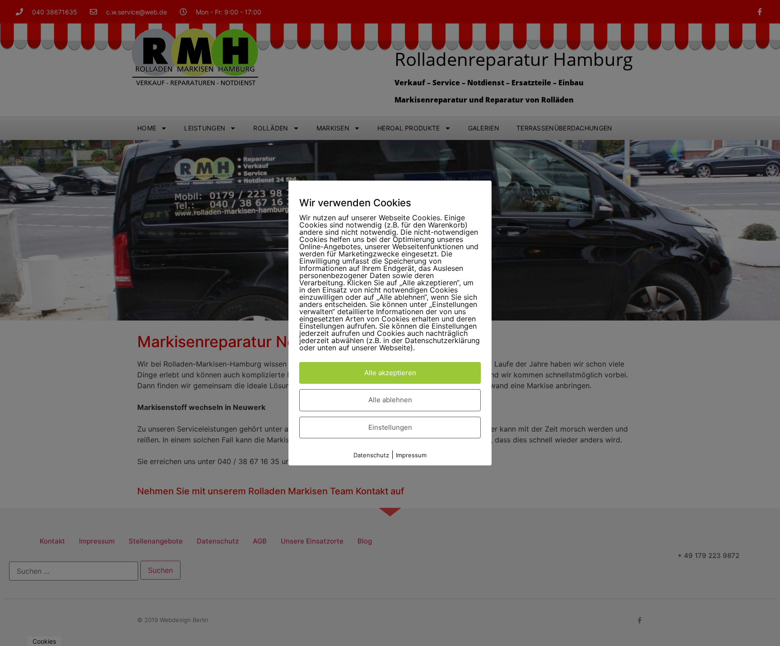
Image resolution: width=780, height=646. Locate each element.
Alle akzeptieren (390, 372)
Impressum (411, 455)
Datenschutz (371, 455)
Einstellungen (390, 427)
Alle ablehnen (390, 399)
